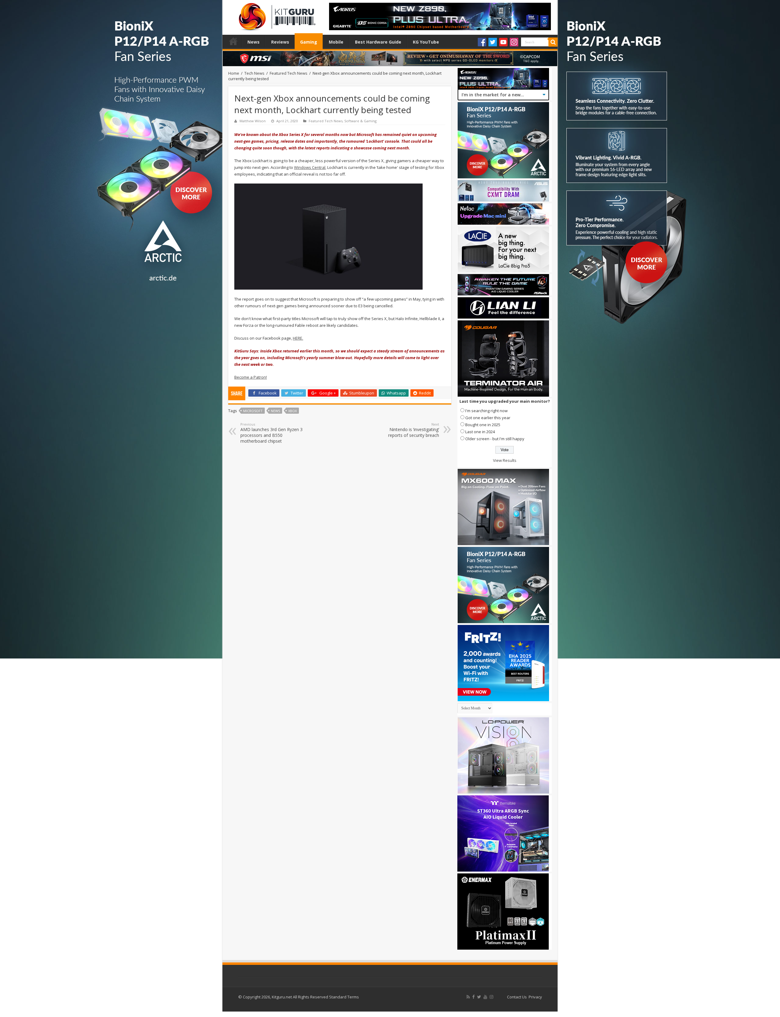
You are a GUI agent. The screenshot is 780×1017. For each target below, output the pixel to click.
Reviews (280, 42)
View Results (504, 460)
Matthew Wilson (252, 121)
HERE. (298, 338)
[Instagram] (514, 42)
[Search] (553, 42)
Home (233, 41)
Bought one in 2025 (482, 424)
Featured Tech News (288, 73)
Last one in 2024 (480, 431)
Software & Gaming (360, 121)
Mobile (336, 42)
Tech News (254, 73)
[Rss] (468, 997)
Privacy (535, 997)
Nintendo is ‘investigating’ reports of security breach (413, 430)
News (253, 42)
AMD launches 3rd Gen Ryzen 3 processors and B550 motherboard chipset (271, 433)
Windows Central (309, 167)
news (275, 411)
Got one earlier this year (487, 417)
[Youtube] (503, 42)
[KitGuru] (275, 14)
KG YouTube (426, 42)
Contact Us (517, 997)
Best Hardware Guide (378, 42)
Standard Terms (344, 997)
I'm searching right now (486, 410)
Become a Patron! (250, 377)
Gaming (308, 42)
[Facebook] (482, 42)
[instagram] (491, 997)
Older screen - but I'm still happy (494, 438)
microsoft (253, 411)
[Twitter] (492, 42)
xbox (292, 411)
